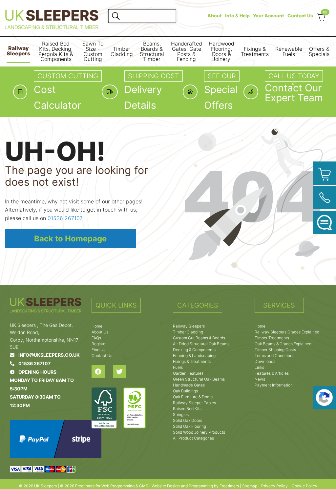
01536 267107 (65, 218)
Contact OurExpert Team (294, 92)
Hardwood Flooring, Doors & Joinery (221, 51)
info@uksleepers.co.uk (47, 355)
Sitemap (249, 485)
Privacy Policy (274, 485)
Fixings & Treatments (255, 51)
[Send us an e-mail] (324, 222)
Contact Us (300, 15)
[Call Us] (324, 197)
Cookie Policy (304, 485)
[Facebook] (102, 371)
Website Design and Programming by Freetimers (195, 485)
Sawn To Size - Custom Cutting (92, 51)
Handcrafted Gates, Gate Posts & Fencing (186, 51)
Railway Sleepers (18, 51)
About (214, 15)
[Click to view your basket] (324, 173)
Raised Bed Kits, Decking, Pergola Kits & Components (55, 51)
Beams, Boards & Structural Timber (152, 51)
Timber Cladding (122, 51)
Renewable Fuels (288, 51)
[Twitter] (123, 371)
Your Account (268, 15)
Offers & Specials (319, 51)
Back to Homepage (70, 238)
